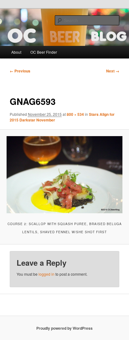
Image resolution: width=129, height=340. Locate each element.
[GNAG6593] (64, 174)
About (16, 52)
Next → (112, 71)
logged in (46, 274)
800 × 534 (75, 114)
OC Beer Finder (43, 52)
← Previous (20, 71)
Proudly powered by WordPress (64, 328)
